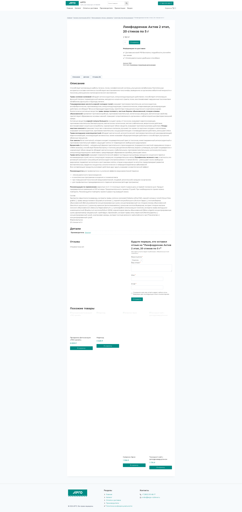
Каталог (78, 8)
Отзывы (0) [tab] (96, 77)
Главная (70, 8)
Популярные (134, 65)
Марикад (100, 338)
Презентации (119, 8)
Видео (130, 8)
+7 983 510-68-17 (165, 3)
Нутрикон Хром (129, 457)
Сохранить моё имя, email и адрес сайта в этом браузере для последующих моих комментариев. (151, 293)
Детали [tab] (86, 77)
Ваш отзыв (136, 263)
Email (133, 284)
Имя (133, 275)
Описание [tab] (76, 77)
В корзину (134, 42)
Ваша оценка (137, 257)
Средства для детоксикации (147, 65)
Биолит (88, 232)
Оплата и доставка (90, 8)
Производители (106, 8)
